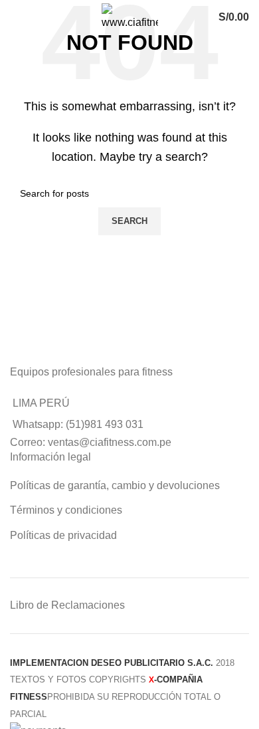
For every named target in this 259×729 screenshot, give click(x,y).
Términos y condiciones (66, 510)
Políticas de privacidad (63, 535)
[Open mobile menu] (23, 17)
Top (247, 717)
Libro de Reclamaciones (67, 605)
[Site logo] (130, 16)
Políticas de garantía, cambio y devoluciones (115, 485)
